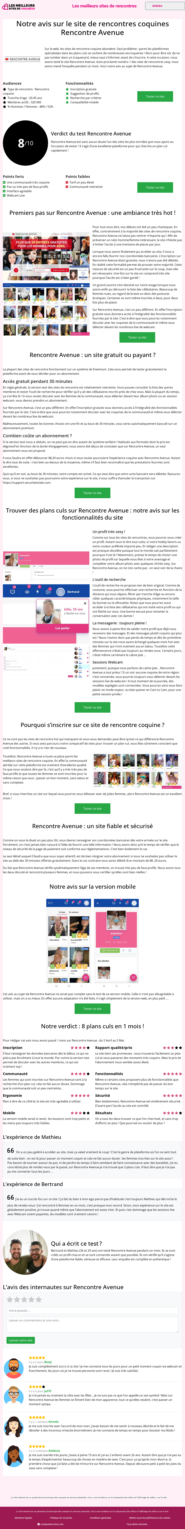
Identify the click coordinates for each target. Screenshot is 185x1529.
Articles (157, 6)
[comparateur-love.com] (18, 7)
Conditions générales (100, 1517)
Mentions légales (23, 1517)
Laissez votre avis (21, 1340)
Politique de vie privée (61, 1517)
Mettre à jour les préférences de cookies (149, 1517)
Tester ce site (155, 96)
